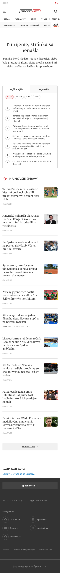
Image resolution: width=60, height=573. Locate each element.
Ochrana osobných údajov (24, 549)
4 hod (9, 97)
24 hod (19, 97)
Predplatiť (45, 3)
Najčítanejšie (16, 89)
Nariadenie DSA (45, 549)
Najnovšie (44, 89)
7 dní (28, 97)
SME (36, 97)
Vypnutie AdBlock (39, 500)
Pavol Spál (7, 326)
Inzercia (5, 549)
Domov (6, 474)
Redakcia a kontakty (12, 500)
